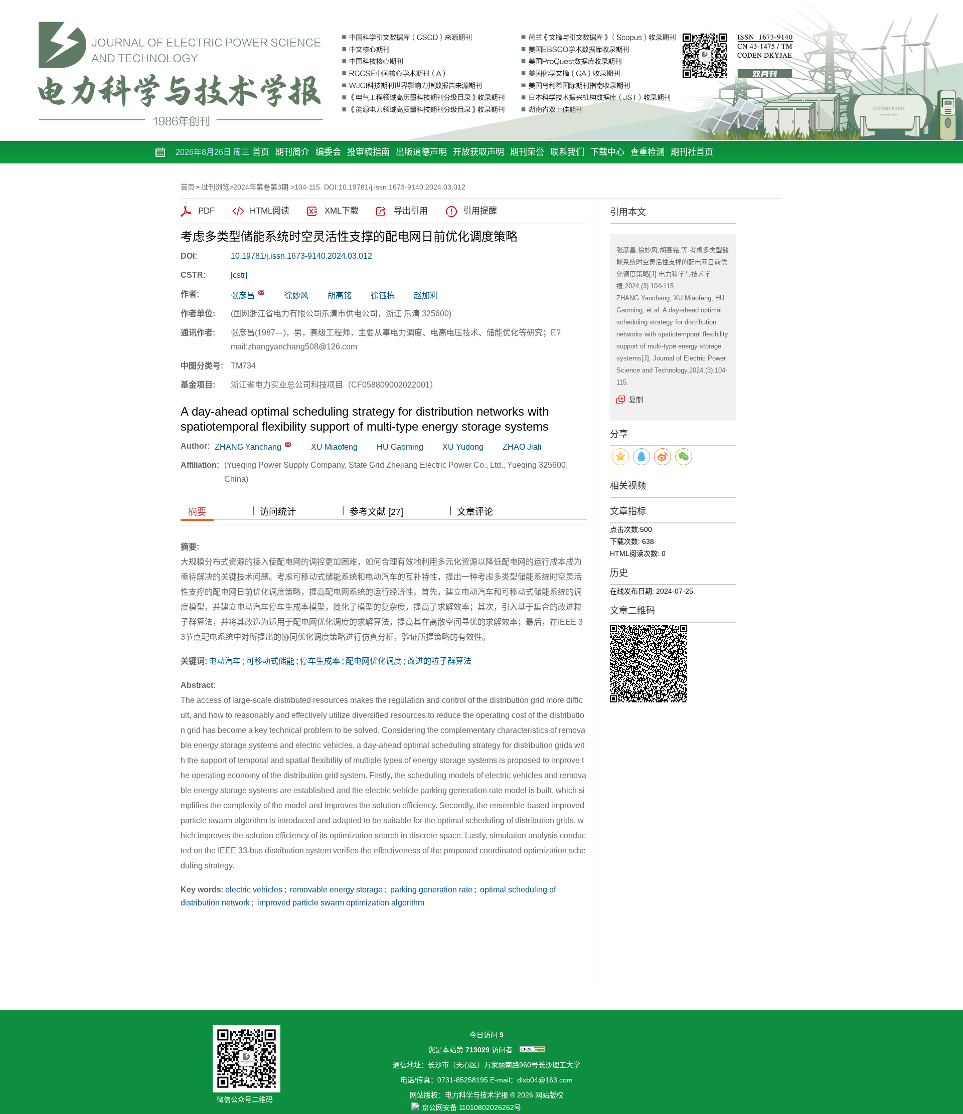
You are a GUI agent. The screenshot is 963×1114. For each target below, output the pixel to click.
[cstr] (239, 275)
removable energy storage (335, 889)
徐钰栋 (383, 295)
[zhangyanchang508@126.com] (261, 292)
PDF (206, 211)
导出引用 (411, 211)
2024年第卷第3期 (260, 187)
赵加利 (426, 295)
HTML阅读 (269, 211)
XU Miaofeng (334, 447)
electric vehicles (253, 889)
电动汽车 (225, 661)
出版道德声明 (421, 152)
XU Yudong (463, 447)
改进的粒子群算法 (439, 661)
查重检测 (647, 152)
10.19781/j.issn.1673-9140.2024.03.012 (301, 256)
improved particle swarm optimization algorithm (339, 902)
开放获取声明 (478, 152)
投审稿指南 (368, 152)
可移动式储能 (270, 661)
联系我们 (567, 152)
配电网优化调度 (374, 661)
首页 (260, 152)
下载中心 (607, 152)
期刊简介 (292, 152)
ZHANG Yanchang (248, 447)
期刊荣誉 (527, 152)
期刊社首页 (692, 152)
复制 (636, 400)
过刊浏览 (215, 187)
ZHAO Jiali (522, 447)
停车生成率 (320, 661)
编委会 (328, 152)
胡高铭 (340, 295)
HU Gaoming (400, 447)
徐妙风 (296, 295)
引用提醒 (480, 211)
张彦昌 (243, 295)
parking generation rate (430, 889)
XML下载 (342, 211)
